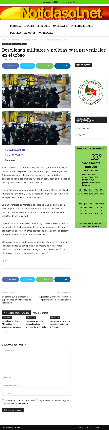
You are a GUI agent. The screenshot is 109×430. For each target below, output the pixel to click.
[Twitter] (95, 2)
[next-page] (8, 332)
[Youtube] (105, 2)
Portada (15, 25)
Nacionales (60, 25)
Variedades (45, 32)
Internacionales (82, 25)
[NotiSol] (54, 13)
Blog (81, 427)
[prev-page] (4, 332)
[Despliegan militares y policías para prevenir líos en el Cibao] (36, 128)
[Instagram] (91, 2)
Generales (43, 25)
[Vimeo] (100, 2)
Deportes (30, 32)
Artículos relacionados (16, 312)
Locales (29, 25)
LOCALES (80, 135)
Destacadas (14, 40)
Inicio (4, 40)
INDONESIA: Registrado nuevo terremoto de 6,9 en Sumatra (60, 324)
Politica (15, 32)
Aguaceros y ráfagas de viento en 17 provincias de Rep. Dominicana (55, 298)
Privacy (88, 427)
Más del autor (40, 312)
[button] (82, 2)
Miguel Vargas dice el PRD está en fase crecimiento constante (11, 324)
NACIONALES (82, 128)
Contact (97, 427)
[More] (74, 66)
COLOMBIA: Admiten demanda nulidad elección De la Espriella (36, 324)
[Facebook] (86, 2)
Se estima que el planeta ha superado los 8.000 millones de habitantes (16, 300)
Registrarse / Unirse (70, 2)
